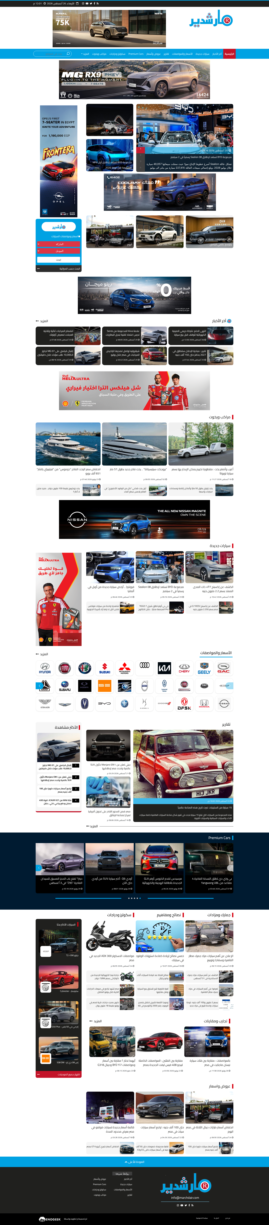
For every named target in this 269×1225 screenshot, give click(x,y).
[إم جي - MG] (46, 986)
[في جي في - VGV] (45, 685)
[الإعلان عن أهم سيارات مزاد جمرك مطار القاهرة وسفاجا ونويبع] (209, 936)
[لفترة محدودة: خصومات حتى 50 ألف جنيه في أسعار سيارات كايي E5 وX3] (176, 1148)
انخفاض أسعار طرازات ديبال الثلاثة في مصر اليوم (209, 1129)
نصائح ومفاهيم (169, 914)
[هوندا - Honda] (204, 703)
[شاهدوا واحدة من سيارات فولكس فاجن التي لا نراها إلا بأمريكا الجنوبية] (127, 608)
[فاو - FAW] (125, 703)
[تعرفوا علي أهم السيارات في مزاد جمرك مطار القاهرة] (226, 990)
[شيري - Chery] (184, 668)
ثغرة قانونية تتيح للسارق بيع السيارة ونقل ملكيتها (152, 990)
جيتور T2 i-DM (72, 955)
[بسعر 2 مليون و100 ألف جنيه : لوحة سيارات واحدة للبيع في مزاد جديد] (226, 1004)
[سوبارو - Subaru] (65, 685)
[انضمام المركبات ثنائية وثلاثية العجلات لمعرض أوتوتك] (88, 336)
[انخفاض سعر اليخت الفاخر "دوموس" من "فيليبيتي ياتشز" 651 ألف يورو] (68, 444)
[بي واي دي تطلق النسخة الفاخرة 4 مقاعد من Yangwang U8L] (209, 859)
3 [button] (140, 161)
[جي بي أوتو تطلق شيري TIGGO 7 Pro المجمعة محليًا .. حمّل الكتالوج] (176, 608)
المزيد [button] (86, 53)
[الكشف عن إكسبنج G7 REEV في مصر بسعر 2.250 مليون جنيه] (226, 608)
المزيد (44, 321)
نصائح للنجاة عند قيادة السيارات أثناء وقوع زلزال (152, 977)
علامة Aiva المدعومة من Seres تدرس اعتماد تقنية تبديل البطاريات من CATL (122, 333)
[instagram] (83, 3)
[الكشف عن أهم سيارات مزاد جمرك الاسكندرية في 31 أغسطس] (226, 977)
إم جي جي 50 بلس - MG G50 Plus (63, 1027)
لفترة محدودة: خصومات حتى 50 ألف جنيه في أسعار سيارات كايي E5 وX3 (152, 1148)
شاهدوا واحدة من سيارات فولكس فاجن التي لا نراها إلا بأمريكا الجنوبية (103, 607)
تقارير (166, 53)
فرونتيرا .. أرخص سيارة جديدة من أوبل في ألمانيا (111, 589)
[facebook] (94, 3)
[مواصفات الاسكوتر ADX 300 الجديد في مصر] (110, 936)
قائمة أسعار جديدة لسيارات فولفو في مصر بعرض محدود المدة (112, 1129)
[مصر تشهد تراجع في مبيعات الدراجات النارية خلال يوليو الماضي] (127, 990)
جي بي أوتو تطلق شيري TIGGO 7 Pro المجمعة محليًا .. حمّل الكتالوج (153, 607)
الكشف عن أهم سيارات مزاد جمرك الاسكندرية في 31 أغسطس (202, 977)
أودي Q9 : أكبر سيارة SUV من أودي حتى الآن (112, 881)
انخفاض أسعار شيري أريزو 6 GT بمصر (103, 1147)
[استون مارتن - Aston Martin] (45, 703)
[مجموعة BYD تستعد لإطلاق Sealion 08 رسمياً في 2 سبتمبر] (160, 567)
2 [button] (140, 155)
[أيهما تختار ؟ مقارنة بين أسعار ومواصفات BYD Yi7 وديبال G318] (112, 1042)
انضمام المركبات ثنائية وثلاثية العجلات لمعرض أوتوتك (58, 333)
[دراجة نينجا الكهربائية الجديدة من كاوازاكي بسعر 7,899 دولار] (127, 977)
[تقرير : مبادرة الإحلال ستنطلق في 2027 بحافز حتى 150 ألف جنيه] (220, 356)
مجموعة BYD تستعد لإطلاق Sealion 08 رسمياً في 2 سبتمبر (201, 157)
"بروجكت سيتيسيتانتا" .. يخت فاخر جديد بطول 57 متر (138, 469)
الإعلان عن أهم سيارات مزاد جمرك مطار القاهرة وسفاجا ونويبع (211, 958)
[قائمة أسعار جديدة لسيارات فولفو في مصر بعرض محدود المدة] (110, 1107)
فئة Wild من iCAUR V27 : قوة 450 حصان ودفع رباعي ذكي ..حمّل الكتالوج (55, 802)
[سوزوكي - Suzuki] (105, 668)
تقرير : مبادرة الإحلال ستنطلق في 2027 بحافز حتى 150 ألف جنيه (189, 353)
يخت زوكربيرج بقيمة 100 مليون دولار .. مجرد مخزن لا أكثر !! (58, 490)
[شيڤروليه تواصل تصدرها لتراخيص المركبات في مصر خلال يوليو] (154, 356)
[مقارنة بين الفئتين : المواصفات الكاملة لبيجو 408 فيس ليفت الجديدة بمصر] (160, 1042)
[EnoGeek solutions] (50, 1219)
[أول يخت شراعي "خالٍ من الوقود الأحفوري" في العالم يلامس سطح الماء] (157, 490)
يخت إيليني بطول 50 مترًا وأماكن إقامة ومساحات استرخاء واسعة (190, 490)
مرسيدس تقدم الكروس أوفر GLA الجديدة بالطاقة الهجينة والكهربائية (162, 881)
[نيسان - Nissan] (224, 703)
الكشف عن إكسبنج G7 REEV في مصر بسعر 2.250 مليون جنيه (203, 607)
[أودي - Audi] (144, 668)
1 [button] (140, 149)
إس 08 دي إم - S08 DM (67, 1062)
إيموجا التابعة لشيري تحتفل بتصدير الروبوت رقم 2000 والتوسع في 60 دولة (153, 1004)
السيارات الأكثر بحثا (66, 924)
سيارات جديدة (202, 53)
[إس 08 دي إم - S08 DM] (58, 1048)
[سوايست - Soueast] (105, 685)
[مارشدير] (210, 18)
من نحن (227, 1218)
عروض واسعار (219, 1086)
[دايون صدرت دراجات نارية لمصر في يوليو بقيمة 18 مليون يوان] (127, 1004)
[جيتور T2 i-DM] (58, 941)
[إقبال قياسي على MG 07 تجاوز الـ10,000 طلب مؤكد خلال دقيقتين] (88, 356)
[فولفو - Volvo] (144, 685)
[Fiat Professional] (184, 685)
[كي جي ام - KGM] (85, 685)
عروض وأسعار (153, 53)
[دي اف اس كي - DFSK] (184, 703)
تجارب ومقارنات (215, 1020)
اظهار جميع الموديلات (69, 1074)
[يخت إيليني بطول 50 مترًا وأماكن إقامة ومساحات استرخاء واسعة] (223, 490)
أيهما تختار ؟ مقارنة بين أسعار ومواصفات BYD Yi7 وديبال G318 (116, 1063)
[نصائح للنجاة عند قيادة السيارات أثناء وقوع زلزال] (176, 977)
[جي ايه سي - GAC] (224, 668)
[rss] (98, 3)
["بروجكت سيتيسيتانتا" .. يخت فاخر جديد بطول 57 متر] (134, 444)
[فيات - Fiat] (65, 668)
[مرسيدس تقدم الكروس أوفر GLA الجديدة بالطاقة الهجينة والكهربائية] (159, 859)
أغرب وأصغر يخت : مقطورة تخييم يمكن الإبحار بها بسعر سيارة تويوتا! (202, 471)
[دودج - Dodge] (164, 703)
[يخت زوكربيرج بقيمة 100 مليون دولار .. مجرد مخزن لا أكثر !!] (91, 490)
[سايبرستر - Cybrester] (58, 977)
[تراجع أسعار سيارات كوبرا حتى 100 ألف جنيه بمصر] (226, 1148)
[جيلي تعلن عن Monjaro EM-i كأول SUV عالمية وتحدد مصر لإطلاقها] (108, 745)
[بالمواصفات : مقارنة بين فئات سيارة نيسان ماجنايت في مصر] (207, 1042)
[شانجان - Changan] (85, 703)
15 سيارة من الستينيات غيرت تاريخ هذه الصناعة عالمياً (205, 808)
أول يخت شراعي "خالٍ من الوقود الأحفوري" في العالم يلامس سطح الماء (125, 490)
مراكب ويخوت (99, 53)
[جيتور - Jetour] (224, 685)
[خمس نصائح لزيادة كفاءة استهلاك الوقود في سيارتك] (160, 936)
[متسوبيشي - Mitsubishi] (125, 668)
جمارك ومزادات (219, 914)
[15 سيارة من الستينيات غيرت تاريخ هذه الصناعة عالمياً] (183, 764)
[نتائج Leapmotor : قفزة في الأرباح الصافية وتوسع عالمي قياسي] (209, 231)
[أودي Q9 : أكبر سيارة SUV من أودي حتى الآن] (109, 859)
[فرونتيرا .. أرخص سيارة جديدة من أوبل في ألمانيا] (110, 567)
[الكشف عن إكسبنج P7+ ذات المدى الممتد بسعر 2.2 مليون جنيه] (209, 567)
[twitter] (91, 3)
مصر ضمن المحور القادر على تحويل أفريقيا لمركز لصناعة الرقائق (109, 813)
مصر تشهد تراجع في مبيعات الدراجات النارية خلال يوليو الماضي (103, 990)
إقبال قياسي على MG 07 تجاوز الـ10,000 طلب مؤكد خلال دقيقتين (55, 353)
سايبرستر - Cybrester (69, 991)
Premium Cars (135, 53)
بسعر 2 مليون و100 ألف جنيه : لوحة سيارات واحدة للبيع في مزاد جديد (202, 1004)
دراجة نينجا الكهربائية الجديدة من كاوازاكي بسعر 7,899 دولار (105, 977)
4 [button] (140, 167)
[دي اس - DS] (144, 703)
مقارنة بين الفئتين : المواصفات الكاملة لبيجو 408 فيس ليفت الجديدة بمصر (161, 1063)
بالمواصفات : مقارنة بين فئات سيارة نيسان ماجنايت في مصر (210, 1063)
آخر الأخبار (217, 53)
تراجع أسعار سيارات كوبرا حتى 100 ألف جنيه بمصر (55, 790)
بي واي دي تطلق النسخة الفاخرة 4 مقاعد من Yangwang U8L (212, 881)
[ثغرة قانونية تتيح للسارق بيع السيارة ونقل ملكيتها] (176, 990)
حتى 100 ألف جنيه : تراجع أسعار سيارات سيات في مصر (162, 1129)
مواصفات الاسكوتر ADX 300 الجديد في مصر (111, 958)
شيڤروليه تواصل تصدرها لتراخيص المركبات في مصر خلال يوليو (122, 353)
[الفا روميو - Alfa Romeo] (85, 668)
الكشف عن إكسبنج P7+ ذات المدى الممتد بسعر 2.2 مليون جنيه (213, 589)
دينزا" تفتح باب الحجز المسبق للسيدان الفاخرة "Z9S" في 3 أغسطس (61, 881)
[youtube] (87, 3)
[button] (39, 685)
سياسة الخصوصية (202, 1218)
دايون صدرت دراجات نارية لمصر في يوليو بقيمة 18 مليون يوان (104, 1004)
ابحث (58, 259)
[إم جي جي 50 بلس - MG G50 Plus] (58, 1012)
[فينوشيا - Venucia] (125, 685)
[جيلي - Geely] (204, 668)
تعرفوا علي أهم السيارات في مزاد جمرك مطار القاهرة (203, 990)
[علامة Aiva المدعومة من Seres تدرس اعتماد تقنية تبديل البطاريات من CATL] (154, 336)
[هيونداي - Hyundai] (45, 668)
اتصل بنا (216, 1218)
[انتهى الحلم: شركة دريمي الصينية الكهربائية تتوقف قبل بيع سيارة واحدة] (220, 336)
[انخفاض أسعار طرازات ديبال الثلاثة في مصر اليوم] (110, 231)
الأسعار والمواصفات (182, 53)
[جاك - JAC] (204, 685)
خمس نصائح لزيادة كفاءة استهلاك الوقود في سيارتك (160, 958)
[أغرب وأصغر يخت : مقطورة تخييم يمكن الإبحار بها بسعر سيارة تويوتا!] (200, 444)
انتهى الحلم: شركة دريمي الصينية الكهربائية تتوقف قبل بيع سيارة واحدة (189, 333)
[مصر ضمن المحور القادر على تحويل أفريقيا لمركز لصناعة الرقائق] (108, 792)
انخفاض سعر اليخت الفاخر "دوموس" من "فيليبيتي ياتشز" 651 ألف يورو (69, 471)
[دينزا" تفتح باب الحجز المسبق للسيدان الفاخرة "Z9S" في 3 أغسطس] (60, 859)
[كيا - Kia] (164, 668)
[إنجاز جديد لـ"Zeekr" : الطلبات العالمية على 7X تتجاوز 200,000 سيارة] (160, 231)
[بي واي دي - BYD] (105, 703)
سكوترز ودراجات (117, 53)
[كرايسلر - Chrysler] (65, 703)
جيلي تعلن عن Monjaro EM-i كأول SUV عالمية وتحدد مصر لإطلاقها (110, 766)
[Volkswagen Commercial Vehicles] (164, 685)
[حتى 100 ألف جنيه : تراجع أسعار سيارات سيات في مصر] (160, 1107)
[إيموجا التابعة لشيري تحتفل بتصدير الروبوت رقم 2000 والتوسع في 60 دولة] (176, 1004)
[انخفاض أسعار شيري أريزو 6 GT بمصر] (127, 1148)
